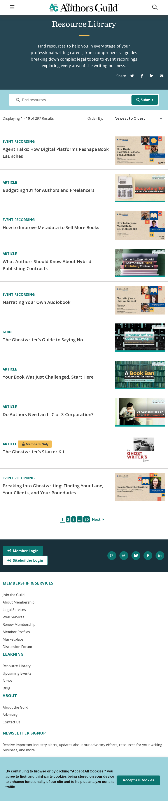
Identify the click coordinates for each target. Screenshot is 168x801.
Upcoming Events (17, 673)
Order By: (95, 118)
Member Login (25, 550)
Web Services (13, 617)
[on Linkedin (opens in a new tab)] (153, 75)
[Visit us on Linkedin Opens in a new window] (160, 555)
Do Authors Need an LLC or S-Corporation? (48, 414)
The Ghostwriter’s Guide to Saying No (43, 340)
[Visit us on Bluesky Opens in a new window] (136, 555)
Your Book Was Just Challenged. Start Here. (48, 377)
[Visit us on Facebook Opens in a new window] (148, 555)
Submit (147, 99)
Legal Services (14, 609)
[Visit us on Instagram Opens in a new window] (112, 555)
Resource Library (17, 665)
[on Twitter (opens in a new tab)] (133, 75)
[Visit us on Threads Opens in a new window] (124, 555)
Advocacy (10, 714)
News (7, 680)
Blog (6, 688)
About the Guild (15, 707)
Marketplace (13, 639)
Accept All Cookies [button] (138, 780)
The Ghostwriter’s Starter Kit (34, 452)
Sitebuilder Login (28, 560)
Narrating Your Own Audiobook (36, 302)
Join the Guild (13, 594)
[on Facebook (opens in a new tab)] (143, 75)
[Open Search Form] (155, 7)
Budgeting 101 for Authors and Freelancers (48, 190)
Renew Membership (19, 624)
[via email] (162, 75)
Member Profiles (16, 631)
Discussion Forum (17, 646)
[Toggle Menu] (13, 7)
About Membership (19, 602)
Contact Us (12, 722)
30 (87, 519)
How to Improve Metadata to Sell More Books (51, 227)
